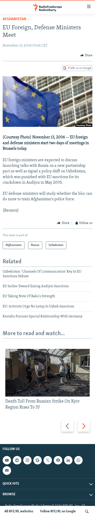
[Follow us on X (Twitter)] (48, 460)
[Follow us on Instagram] (27, 460)
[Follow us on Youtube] (7, 460)
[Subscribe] (7, 470)
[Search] (86, 511)
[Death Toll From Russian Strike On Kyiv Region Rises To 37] (47, 373)
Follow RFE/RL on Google (58, 511)
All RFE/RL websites (18, 511)
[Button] (86, 55)
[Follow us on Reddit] (17, 460)
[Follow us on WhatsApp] (78, 460)
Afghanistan (14, 19)
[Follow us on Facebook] (58, 460)
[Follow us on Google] (37, 460)
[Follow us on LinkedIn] (68, 460)
